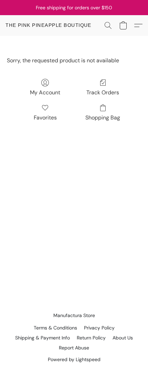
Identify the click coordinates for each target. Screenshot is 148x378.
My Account (45, 92)
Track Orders (102, 92)
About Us (123, 338)
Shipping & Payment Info (42, 338)
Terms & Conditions (55, 328)
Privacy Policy (99, 328)
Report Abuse (74, 348)
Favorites (45, 117)
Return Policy (91, 338)
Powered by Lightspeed (74, 359)
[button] (49, 25)
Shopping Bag (102, 117)
